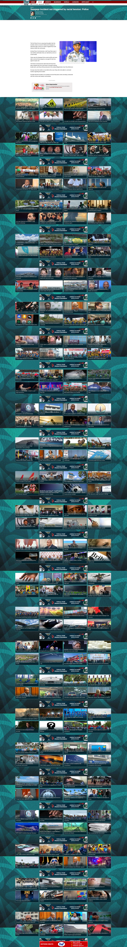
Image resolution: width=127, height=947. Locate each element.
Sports (48, 2)
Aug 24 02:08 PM (34, 4)
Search (47, 4)
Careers (75, 2)
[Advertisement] (63, 30)
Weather (42, 4)
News (40, 2)
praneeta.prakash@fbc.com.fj (41, 14)
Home (33, 2)
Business (57, 2)
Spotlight (85, 2)
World (66, 2)
